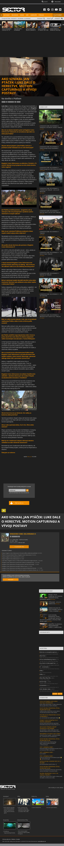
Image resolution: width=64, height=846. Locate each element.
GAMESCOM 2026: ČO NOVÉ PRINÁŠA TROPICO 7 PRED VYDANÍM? (55, 609)
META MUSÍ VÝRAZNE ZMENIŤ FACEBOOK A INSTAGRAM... (48, 727)
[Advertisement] (32, 43)
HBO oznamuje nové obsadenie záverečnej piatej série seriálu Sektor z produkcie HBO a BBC (23, 809)
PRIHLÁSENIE (58, 1)
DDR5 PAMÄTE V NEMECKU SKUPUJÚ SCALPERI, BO (55, 30)
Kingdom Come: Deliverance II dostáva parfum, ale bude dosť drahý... (18, 564)
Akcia (16, 541)
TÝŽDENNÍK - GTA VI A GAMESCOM (54, 602)
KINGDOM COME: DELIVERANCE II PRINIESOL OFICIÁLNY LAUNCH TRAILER (51, 126)
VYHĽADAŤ (40, 18)
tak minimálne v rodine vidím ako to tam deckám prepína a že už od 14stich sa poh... (50, 730)
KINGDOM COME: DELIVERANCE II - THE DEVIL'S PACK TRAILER (51, 253)
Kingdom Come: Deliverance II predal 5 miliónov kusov (15, 566)
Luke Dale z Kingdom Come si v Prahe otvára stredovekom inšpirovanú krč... (20, 560)
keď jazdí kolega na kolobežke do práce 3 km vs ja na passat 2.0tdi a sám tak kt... (51, 749)
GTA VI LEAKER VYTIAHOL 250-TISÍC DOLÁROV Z (43, 30)
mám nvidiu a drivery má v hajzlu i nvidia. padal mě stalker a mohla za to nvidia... (51, 777)
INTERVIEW (20, 18)
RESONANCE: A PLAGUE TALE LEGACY (50, 733)
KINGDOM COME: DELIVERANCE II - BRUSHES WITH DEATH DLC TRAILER (50, 315)
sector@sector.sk (42, 841)
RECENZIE (15, 15)
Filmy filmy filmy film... (45, 678)
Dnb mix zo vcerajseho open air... (48, 652)
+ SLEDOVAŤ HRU (19, 546)
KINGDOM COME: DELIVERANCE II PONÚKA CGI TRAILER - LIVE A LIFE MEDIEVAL (49, 190)
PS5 (15, 101)
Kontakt (18, 839)
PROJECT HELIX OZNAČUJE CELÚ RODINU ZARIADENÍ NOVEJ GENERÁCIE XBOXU (51, 597)
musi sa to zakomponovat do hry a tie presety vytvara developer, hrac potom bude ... (51, 770)
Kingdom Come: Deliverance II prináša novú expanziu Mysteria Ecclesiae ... (19, 568)
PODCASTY (14, 18)
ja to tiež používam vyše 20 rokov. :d (48, 764)
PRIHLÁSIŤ (10, 579)
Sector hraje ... (43, 681)
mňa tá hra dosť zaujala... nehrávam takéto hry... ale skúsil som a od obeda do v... (50, 735)
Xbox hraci (42, 656)
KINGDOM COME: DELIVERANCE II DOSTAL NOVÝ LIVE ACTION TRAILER (50, 211)
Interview (18, 101)
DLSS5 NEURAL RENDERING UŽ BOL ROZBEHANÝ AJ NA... (50, 708)
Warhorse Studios (23, 539)
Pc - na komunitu (44, 667)
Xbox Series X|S (11, 101)
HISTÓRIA (7, 18)
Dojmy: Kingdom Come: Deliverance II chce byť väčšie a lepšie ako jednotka (19, 553)
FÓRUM (41, 15)
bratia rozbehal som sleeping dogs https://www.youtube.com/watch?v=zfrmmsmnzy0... (48, 743)
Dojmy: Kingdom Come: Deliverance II (11, 557)
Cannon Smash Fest (36, 807)
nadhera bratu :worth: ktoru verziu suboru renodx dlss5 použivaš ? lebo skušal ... (50, 711)
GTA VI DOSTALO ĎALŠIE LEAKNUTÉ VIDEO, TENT (31, 30)
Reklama (13, 839)
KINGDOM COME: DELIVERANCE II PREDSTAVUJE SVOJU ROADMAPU (49, 147)
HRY (27, 15)
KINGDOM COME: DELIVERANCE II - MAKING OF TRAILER (49, 274)
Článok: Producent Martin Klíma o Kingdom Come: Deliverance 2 (17, 555)
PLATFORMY (58, 15)
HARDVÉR (33, 15)
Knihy (41, 670)
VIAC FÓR (60, 693)
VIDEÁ (22, 15)
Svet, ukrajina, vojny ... (45, 689)
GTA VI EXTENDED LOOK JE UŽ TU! (6, 29)
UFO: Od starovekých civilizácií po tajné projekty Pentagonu (24, 832)
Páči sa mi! (19, 503)
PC (6, 101)
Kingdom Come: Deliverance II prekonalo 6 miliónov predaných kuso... (18, 562)
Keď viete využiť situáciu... (52, 807)
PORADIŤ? (57, 18)
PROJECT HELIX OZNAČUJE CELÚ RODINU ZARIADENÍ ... (49, 721)
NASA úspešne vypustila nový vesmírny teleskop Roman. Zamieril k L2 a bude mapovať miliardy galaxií (9, 810)
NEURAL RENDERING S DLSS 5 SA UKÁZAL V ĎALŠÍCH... (49, 774)
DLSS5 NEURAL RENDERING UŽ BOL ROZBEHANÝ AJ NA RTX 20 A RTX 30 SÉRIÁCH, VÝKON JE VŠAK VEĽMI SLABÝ (50, 618)
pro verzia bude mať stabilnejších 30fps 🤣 (50, 718)
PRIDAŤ (49, 18)
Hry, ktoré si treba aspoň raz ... (48, 663)
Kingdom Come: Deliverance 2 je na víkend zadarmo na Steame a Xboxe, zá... (20, 570)
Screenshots (43, 685)
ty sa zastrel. (43, 753)
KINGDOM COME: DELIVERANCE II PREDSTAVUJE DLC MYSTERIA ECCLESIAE (51, 168)
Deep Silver (15, 539)
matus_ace (29, 456)
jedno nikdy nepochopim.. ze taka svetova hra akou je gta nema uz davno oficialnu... (51, 705)
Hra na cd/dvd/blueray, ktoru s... (48, 659)
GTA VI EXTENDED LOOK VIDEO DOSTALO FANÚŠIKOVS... (49, 702)
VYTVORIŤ (55, 693)
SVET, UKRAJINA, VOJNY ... (47, 747)
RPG (13, 541)
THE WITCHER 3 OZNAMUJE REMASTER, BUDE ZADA (18, 30)
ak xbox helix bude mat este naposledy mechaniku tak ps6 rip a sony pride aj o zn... (50, 724)
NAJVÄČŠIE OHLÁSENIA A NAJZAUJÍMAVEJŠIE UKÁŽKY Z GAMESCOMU (55, 625)
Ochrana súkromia (6, 839)
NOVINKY (7, 15)
